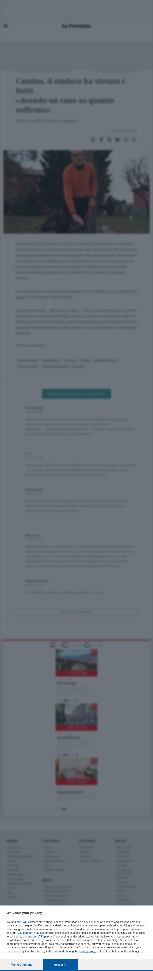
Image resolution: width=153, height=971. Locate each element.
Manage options (21, 964)
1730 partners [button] (29, 921)
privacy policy (87, 951)
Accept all (60, 964)
